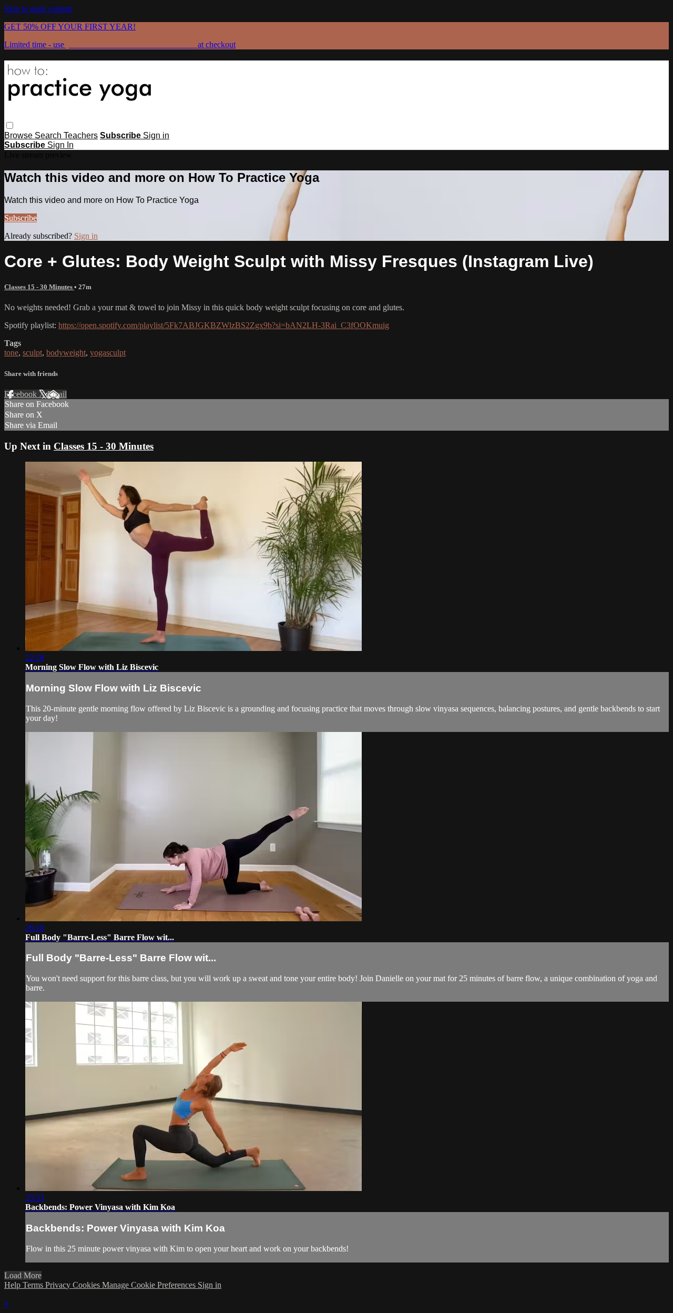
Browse (19, 135)
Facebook (21, 394)
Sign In (60, 144)
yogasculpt (108, 352)
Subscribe (20, 217)
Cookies (87, 1284)
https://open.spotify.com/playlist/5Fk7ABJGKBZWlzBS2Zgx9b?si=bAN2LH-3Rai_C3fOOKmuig (223, 325)
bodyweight (66, 352)
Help (13, 1284)
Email (57, 394)
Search (49, 135)
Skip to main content (38, 8)
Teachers (81, 135)
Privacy (59, 1284)
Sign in (156, 135)
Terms (34, 1284)
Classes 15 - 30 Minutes (39, 287)
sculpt (32, 352)
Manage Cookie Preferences (150, 1284)
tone (11, 352)
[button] (9, 125)
